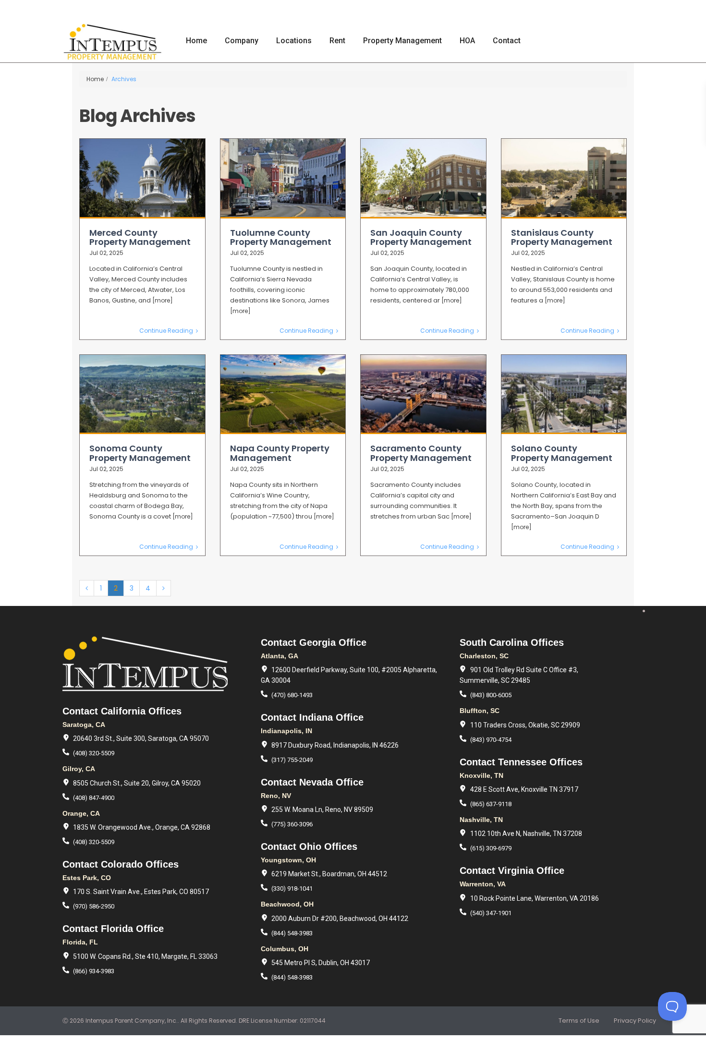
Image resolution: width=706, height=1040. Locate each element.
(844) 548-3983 (292, 933)
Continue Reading (166, 331)
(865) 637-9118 (490, 804)
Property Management (402, 40)
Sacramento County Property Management (421, 453)
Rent (337, 40)
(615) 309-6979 (490, 848)
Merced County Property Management (140, 237)
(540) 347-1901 (490, 913)
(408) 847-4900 (93, 797)
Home (196, 40)
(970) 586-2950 (93, 906)
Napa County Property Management (279, 453)
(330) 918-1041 (292, 888)
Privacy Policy (635, 1020)
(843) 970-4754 (490, 739)
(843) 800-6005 (490, 695)
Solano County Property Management (561, 453)
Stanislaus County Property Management (561, 237)
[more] (162, 300)
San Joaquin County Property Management (421, 237)
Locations (294, 40)
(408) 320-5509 (93, 753)
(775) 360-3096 (292, 824)
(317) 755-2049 (292, 759)
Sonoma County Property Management (140, 453)
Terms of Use (579, 1020)
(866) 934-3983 (93, 971)
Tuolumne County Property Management (280, 237)
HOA (467, 40)
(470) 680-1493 (292, 695)
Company (241, 40)
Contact (507, 40)
